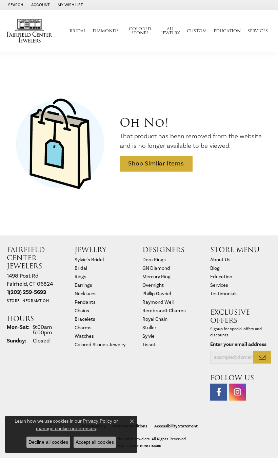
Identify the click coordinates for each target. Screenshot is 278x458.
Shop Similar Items (156, 164)
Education (227, 31)
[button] (15, 5)
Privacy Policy (97, 421)
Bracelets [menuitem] (85, 319)
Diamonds (106, 31)
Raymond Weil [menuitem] (158, 302)
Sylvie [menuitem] (148, 336)
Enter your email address (238, 344)
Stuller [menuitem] (149, 327)
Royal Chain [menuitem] (154, 319)
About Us (220, 260)
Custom (197, 31)
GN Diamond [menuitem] (156, 268)
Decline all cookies (48, 442)
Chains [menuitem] (82, 310)
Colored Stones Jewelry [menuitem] (100, 344)
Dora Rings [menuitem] (154, 260)
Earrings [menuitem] (83, 285)
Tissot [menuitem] (149, 344)
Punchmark (150, 446)
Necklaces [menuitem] (86, 293)
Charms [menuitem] (83, 327)
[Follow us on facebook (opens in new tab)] (218, 392)
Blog (215, 268)
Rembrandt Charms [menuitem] (164, 310)
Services (257, 31)
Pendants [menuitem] (85, 302)
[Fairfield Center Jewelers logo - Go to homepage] (31, 31)
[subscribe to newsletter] (262, 357)
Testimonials (224, 293)
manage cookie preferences (66, 428)
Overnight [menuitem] (153, 285)
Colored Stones (140, 30)
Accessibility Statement (176, 426)
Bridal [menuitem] (81, 268)
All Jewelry (170, 30)
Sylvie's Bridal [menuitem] (89, 260)
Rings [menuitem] (80, 277)
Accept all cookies (95, 442)
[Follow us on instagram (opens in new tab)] (237, 392)
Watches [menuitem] (84, 336)
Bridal (78, 31)
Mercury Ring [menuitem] (156, 277)
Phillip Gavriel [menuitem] (156, 293)
